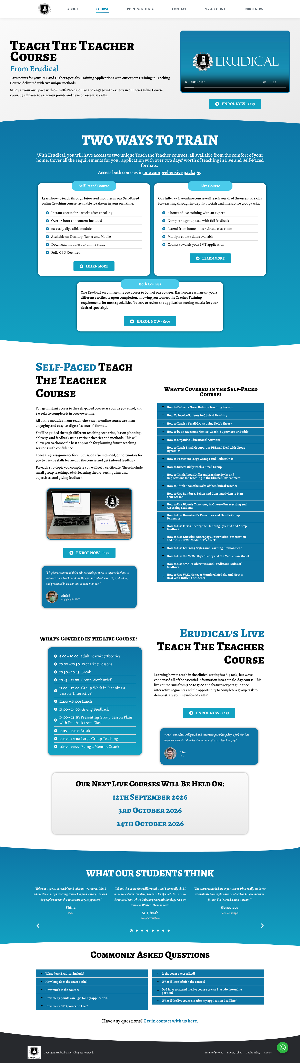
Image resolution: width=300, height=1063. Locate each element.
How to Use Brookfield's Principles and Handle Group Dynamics (203, 517)
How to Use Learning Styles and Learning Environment (204, 548)
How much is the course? (62, 989)
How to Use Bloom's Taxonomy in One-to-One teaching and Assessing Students (207, 506)
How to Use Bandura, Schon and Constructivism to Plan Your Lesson (205, 495)
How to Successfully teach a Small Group (194, 467)
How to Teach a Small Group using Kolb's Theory (199, 423)
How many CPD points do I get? (66, 1006)
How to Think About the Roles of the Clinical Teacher (202, 485)
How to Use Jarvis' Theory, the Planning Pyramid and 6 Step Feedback (207, 527)
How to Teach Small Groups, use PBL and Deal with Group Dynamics (206, 449)
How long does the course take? (66, 981)
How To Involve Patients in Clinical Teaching (197, 415)
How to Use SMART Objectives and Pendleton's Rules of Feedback (204, 565)
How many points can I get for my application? (76, 998)
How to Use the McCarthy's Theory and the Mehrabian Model (208, 556)
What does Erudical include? (64, 973)
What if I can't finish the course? (183, 981)
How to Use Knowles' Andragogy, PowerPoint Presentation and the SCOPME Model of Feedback (206, 538)
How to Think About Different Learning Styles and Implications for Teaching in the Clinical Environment (203, 476)
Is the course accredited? (178, 973)
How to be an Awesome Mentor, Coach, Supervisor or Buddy (207, 431)
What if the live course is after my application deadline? (199, 1000)
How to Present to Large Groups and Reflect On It (200, 458)
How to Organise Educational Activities (194, 439)
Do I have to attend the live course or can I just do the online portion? (202, 991)
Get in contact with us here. (170, 1021)
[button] (131, 931)
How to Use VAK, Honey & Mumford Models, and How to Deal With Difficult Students (205, 576)
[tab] (210, 407)
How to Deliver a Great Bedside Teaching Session (200, 407)
